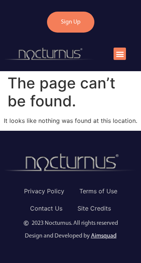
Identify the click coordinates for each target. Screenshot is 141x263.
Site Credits (94, 208)
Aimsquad (104, 236)
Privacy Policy (44, 191)
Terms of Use (98, 191)
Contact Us (46, 208)
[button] (120, 54)
